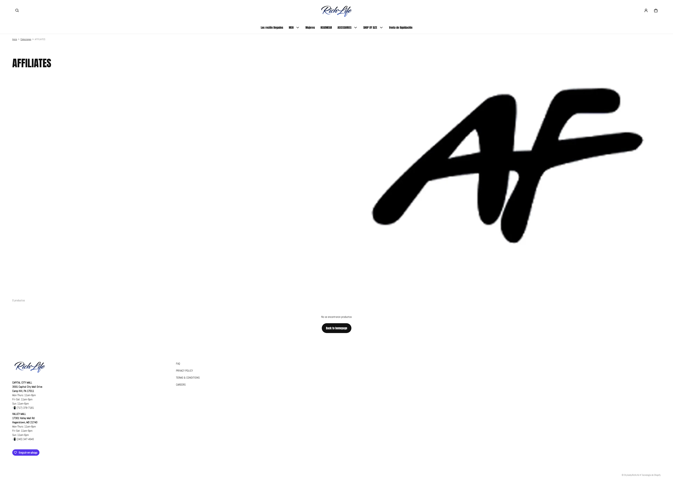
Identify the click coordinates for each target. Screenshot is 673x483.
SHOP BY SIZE (370, 27)
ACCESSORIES (344, 27)
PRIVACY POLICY (184, 370)
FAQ (178, 363)
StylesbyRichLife (631, 475)
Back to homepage (336, 328)
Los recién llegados (272, 27)
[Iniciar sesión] (646, 10)
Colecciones (26, 39)
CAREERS (181, 384)
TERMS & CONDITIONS (188, 377)
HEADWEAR (326, 27)
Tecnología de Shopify (651, 475)
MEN (291, 27)
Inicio (14, 39)
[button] (17, 10)
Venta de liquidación (400, 27)
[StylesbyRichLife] (336, 10)
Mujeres (310, 27)
